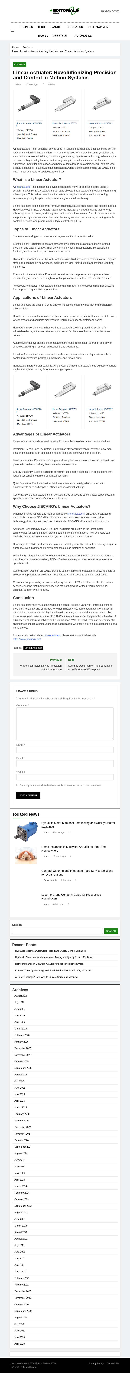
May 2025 (19, 1094)
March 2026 (20, 1028)
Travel (43, 35)
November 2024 (22, 1133)
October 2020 (21, 1304)
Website (21, 771)
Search (17, 924)
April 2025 (19, 1100)
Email (20, 758)
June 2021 (19, 1251)
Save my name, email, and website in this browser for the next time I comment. (61, 785)
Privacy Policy (96, 1363)
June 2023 (19, 1219)
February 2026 (21, 1035)
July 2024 (19, 1160)
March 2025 (20, 1107)
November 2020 (22, 1297)
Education (75, 27)
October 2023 (21, 1199)
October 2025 (21, 1061)
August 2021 (20, 1238)
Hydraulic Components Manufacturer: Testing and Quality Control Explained (54, 957)
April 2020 (19, 1343)
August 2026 (20, 995)
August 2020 (20, 1317)
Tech (41, 27)
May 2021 (19, 1258)
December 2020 (22, 1291)
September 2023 (23, 1205)
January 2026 (21, 1041)
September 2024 (23, 1146)
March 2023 (20, 1225)
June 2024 (19, 1166)
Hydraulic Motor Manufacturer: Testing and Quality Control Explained (50, 950)
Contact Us (113, 1363)
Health (55, 27)
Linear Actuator (33, 647)
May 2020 (19, 1337)
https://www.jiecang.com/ (27, 639)
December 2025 (22, 1048)
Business (26, 27)
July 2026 (19, 1002)
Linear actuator (52, 635)
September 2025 (23, 1068)
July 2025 (19, 1081)
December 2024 (22, 1127)
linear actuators (76, 513)
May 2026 (19, 1015)
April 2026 (19, 1022)
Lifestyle (60, 35)
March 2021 (20, 1271)
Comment (22, 705)
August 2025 (20, 1074)
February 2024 (21, 1192)
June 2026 (19, 1009)
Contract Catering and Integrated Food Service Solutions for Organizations (53, 970)
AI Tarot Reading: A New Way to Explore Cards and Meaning (46, 977)
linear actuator (23, 186)
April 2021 (19, 1265)
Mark (18, 84)
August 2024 (20, 1153)
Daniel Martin (50, 880)
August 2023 (20, 1212)
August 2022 (20, 1232)
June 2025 (19, 1087)
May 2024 (19, 1173)
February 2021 (21, 1278)
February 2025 (21, 1114)
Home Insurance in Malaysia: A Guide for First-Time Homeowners (49, 963)
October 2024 (21, 1140)
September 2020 (23, 1311)
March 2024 (20, 1186)
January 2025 (21, 1120)
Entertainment (99, 27)
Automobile (83, 35)
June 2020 (19, 1330)
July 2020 (19, 1324)
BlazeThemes (30, 1367)
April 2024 (19, 1179)
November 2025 (22, 1055)
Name (20, 744)
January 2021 (21, 1284)
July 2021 (19, 1245)
